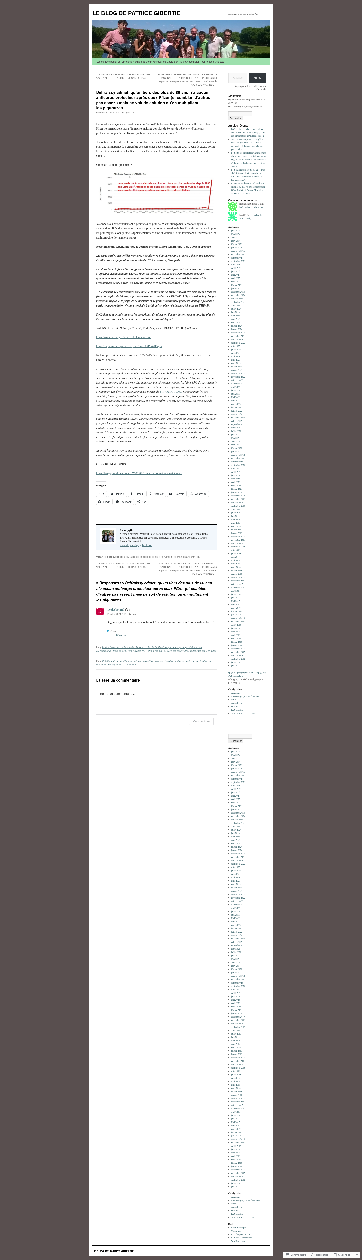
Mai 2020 (235, 478)
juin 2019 (235, 515)
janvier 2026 (236, 247)
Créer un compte (238, 1227)
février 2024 (236, 325)
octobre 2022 (237, 379)
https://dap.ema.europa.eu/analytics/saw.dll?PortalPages (129, 346)
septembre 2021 (238, 424)
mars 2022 (236, 403)
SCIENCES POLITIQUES (243, 713)
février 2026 (236, 244)
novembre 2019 (238, 498)
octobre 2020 (237, 461)
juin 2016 (235, 628)
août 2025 (235, 264)
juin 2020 (235, 475)
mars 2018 (236, 566)
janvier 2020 (236, 492)
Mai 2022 (235, 396)
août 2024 (235, 305)
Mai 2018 (235, 560)
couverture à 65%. (171, 391)
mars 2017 (236, 607)
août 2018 (235, 549)
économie (235, 692)
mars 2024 (236, 322)
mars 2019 (236, 526)
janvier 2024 (236, 328)
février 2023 (236, 366)
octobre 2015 (237, 655)
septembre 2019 (238, 505)
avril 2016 (235, 634)
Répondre (121, 635)
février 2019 (236, 529)
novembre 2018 (238, 539)
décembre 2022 (238, 373)
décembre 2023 (238, 332)
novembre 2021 (238, 417)
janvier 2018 (236, 573)
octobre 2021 (237, 420)
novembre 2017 (238, 580)
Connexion (236, 1230)
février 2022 (236, 407)
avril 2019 (235, 522)
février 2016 (236, 641)
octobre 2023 (237, 339)
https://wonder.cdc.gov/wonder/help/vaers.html (123, 337)
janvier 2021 (236, 451)
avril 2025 (235, 277)
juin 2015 (235, 665)
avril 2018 (235, 563)
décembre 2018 (238, 536)
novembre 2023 (238, 335)
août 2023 (235, 345)
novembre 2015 (238, 651)
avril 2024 (235, 318)
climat (233, 699)
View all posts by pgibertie (136, 545)
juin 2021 (235, 434)
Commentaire (201, 721)
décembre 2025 (238, 250)
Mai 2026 (235, 233)
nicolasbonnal (115, 609)
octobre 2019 (237, 502)
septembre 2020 (238, 464)
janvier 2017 (236, 614)
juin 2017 (235, 597)
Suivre (257, 78)
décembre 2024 (238, 291)
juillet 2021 (236, 430)
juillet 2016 (236, 624)
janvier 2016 (236, 645)
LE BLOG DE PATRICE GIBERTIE (136, 13)
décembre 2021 (238, 413)
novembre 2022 (238, 376)
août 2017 (235, 590)
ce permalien (179, 556)
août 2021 (235, 427)
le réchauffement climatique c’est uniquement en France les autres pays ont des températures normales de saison (248, 132)
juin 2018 (235, 556)
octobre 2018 (237, 543)
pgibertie (129, 112)
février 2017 (236, 611)
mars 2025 (236, 281)
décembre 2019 (238, 495)
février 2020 (236, 488)
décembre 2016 (238, 617)
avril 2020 (235, 481)
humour (234, 706)
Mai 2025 (235, 274)
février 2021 (236, 447)
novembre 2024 (238, 294)
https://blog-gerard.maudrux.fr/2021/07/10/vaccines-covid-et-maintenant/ (139, 473)
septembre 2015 (238, 658)
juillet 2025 (236, 267)
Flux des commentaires (241, 1237)
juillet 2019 (236, 512)
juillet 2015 (236, 662)
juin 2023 (235, 352)
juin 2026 (235, 230)
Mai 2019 (235, 519)
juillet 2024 (236, 308)
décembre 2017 (238, 577)
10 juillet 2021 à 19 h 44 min (121, 613)
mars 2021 (236, 444)
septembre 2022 (238, 383)
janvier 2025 (236, 288)
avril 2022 (235, 400)
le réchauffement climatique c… (250, 216)
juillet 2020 (236, 471)
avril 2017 (235, 604)
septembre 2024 (238, 301)
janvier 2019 (236, 532)
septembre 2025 (238, 260)
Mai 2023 (235, 356)
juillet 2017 (236, 594)
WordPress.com (238, 1240)
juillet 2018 (236, 553)
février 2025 (236, 284)
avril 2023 (235, 359)
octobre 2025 (237, 257)
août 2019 (235, 509)
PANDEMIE (237, 709)
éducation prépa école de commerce (144, 556)
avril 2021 (235, 441)
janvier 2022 (236, 410)
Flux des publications (240, 1234)
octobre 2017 (237, 583)
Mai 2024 (235, 315)
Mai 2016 (235, 631)
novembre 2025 (238, 254)
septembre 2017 (238, 587)
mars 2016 (236, 638)
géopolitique (236, 702)
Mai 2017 (235, 600)
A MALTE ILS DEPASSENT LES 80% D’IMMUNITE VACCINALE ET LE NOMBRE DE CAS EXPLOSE (123, 76)
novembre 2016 (238, 621)
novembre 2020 (238, 458)
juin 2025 (235, 271)
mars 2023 (236, 362)
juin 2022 (235, 393)
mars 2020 (236, 485)
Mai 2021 (235, 437)
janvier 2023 (236, 369)
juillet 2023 (236, 349)
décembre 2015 (238, 648)
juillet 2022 (236, 390)
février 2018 (236, 570)
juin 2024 (235, 311)
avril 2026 (235, 237)
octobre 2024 (237, 298)
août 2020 (235, 468)
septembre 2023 (238, 342)
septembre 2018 (238, 546)
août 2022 (235, 386)
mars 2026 (236, 240)
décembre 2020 (238, 454)
